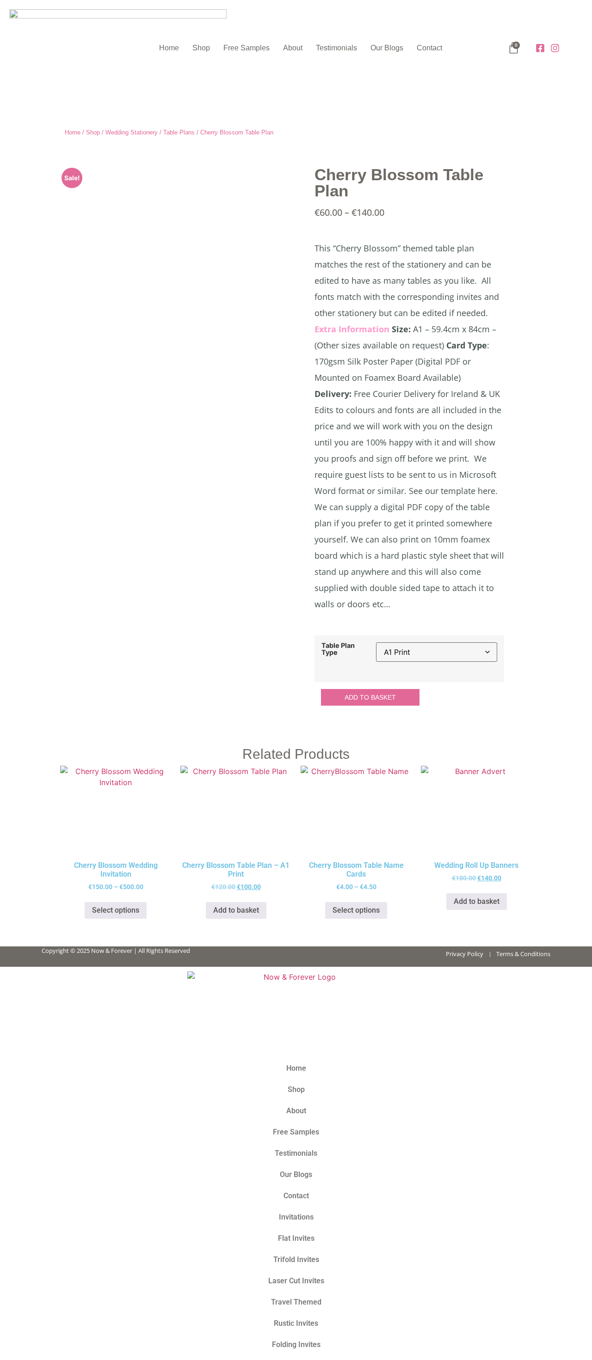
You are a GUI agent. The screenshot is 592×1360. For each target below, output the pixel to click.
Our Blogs (386, 48)
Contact (429, 48)
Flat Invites (296, 1238)
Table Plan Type (338, 649)
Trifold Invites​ (296, 1259)
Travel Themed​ (296, 1302)
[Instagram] (555, 48)
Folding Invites (296, 1344)
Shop (201, 48)
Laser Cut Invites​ (296, 1280)
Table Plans (179, 132)
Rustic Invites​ (296, 1323)
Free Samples (246, 48)
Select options (115, 910)
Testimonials (336, 48)
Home (169, 48)
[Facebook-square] (540, 48)
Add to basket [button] (236, 910)
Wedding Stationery (131, 132)
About (292, 48)
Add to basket (370, 697)
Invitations (296, 1217)
